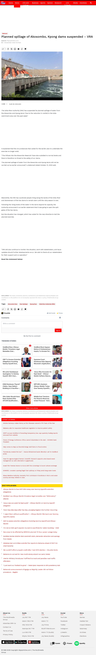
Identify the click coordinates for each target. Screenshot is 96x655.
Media (75, 3)
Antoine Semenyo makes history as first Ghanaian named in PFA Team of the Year (29, 424)
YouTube (64, 617)
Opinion (50, 3)
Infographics (65, 636)
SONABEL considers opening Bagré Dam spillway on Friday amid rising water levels (29, 471)
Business (35, 3)
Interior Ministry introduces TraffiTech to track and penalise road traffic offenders (29, 560)
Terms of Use (8, 631)
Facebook (64, 621)
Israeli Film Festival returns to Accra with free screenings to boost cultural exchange (30, 466)
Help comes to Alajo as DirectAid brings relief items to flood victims (24, 448)
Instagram (64, 628)
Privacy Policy (8, 634)
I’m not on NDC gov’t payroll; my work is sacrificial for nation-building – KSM (31, 528)
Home (11, 3)
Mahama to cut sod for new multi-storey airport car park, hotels (26, 554)
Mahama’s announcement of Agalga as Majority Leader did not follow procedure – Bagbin (28, 571)
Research (58, 3)
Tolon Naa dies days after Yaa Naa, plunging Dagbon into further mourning (30, 510)
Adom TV (44, 621)
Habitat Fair (84, 621)
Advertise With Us (9, 623)
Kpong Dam (33, 304)
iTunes (69, 643)
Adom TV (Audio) (47, 632)
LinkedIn (64, 632)
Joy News (44, 617)
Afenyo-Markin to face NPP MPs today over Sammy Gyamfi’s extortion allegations (28, 490)
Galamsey (83, 628)
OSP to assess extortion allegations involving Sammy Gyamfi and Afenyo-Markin (29, 522)
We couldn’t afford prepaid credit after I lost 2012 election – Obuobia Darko (30, 550)
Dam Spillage (24, 304)
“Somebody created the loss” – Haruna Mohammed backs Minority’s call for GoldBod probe (30, 454)
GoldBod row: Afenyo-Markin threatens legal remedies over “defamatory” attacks (29, 497)
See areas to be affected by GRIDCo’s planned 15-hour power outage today (30, 532)
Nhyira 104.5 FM (28, 636)
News (17, 3)
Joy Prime (45, 625)
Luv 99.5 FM (26, 632)
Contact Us (7, 627)
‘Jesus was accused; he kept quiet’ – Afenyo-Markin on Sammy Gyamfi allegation (29, 504)
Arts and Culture (26, 4)
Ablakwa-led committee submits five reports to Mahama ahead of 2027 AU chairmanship (30, 544)
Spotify (82, 643)
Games (82, 617)
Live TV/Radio (67, 4)
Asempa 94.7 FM (28, 628)
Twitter (63, 625)
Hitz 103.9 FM (27, 625)
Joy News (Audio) (47, 636)
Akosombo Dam (12, 304)
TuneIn (57, 643)
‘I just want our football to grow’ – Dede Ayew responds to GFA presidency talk (31, 565)
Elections (83, 3)
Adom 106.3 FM (27, 621)
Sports (42, 3)
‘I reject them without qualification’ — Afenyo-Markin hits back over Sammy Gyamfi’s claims (30, 515)
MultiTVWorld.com (48, 628)
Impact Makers (85, 625)
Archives (83, 632)
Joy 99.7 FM (26, 617)
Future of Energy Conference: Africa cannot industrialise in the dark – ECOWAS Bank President (29, 442)
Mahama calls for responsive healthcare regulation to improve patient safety (27, 429)
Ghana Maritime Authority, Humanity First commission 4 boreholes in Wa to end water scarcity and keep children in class (30, 477)
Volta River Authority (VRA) (47, 304)
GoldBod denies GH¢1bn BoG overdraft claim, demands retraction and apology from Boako (31, 537)
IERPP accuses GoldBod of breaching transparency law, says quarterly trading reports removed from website (30, 435)
